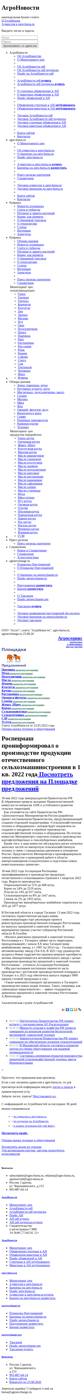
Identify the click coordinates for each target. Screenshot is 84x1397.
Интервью (24, 230)
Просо (22, 332)
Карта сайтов (26, 133)
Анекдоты (24, 234)
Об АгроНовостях (29, 56)
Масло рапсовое (28, 473)
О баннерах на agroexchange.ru (37, 574)
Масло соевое (27, 487)
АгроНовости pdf (34, 80)
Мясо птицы (26, 497)
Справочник (25, 178)
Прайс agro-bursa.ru (30, 157)
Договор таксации (29, 620)
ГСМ (21, 536)
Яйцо (21, 374)
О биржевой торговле (31, 220)
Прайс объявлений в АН (33, 98)
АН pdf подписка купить (26, 1222)
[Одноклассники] (76, 1009)
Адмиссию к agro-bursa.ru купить (31, 1294)
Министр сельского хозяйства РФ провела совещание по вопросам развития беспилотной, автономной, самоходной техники (42, 1031)
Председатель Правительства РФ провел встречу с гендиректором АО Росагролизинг (41, 1022)
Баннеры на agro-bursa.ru (42, 167)
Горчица (23, 297)
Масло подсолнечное (32, 469)
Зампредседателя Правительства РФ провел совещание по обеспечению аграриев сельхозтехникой (45, 1040)
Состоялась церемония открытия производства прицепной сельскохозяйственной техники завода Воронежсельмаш (45, 1059)
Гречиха (23, 301)
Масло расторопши (30, 476)
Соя (20, 363)
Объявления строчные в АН (46, 105)
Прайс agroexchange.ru (32, 578)
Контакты (23, 136)
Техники (23, 427)
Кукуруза (24, 308)
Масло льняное (28, 466)
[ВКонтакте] (67, 1009)
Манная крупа (27, 452)
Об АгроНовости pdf (31, 66)
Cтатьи (22, 227)
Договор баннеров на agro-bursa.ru (40, 188)
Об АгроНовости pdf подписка (38, 70)
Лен (20, 311)
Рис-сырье (24, 346)
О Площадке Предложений (35, 567)
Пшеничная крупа (30, 515)
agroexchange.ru (11, 1305)
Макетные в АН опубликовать (29, 1265)
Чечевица (24, 370)
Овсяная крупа (28, 504)
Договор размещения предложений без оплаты (48, 613)
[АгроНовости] (11, 20)
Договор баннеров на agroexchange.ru (42, 616)
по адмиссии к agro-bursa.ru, (30, 1116)
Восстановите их (44, 1096)
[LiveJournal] (80, 1009)
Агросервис (70, 638)
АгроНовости (9, 1197)
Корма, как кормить (30, 216)
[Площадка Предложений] (14, 666)
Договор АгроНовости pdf (35, 115)
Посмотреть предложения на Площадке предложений (39, 781)
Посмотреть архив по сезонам (21, 1146)
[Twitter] (72, 1009)
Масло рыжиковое (30, 480)
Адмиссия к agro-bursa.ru (18, 24)
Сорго (22, 360)
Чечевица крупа (28, 529)
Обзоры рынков (27, 241)
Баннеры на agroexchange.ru (27, 1316)
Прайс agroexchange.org (32, 599)
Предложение (34, 585)
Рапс (21, 339)
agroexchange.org (12, 1334)
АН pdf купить (19, 1218)
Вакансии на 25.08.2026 (25, 1382)
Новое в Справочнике (32, 550)
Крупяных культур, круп (33, 388)
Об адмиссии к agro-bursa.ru (35, 150)
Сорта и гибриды (28, 209)
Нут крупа (25, 501)
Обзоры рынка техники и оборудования (28, 729)
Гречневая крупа (29, 441)
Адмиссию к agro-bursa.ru (39, 164)
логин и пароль (63, 1087)
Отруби (23, 508)
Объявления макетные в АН (46, 108)
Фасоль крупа (27, 525)
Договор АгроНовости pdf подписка (41, 119)
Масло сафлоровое (30, 483)
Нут (20, 322)
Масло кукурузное (30, 462)
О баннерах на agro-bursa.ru (35, 153)
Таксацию (29, 606)
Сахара (22, 395)
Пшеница (24, 335)
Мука (21, 494)
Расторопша (26, 342)
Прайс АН (16, 1215)
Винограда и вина (29, 413)
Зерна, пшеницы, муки (32, 385)
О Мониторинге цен (31, 59)
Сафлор (23, 356)
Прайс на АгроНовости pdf (35, 73)
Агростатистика (28, 557)
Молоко (23, 318)
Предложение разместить (26, 1323)
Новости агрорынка (30, 206)
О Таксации (25, 595)
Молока (22, 399)
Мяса (20, 402)
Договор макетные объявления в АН (41, 126)
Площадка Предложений (33, 564)
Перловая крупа (28, 511)
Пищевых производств (32, 420)
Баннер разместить (21, 1327)
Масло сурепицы (29, 490)
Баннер (30, 588)
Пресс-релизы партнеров (33, 174)
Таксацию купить (21, 1349)
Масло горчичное (29, 459)
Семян (21, 416)
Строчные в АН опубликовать (29, 1261)
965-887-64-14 (18, 1375)
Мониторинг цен (20, 1204)
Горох (22, 294)
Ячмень (23, 377)
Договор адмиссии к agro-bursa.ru (39, 185)
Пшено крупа (27, 518)
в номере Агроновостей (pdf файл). (34, 1125)
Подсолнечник (28, 328)
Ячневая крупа (28, 532)
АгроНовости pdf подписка (41, 84)
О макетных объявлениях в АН (38, 94)
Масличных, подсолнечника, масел (40, 392)
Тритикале (25, 367)
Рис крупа (24, 522)
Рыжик (22, 353)
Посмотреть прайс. (15, 1133)
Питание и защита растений (36, 213)
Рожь (21, 349)
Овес (21, 325)
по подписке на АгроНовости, (31, 1121)
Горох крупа (26, 438)
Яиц (20, 406)
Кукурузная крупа (30, 448)
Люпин (23, 315)
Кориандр (24, 304)
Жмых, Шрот (26, 445)
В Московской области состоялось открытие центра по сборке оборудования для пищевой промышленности (44, 1049)
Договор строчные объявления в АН (41, 122)
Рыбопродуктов (27, 423)
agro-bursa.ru (9, 1272)
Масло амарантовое (31, 455)
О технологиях (27, 223)
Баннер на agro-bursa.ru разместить (32, 1298)
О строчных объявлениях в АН (38, 91)
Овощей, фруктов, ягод (32, 409)
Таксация (15, 1342)
